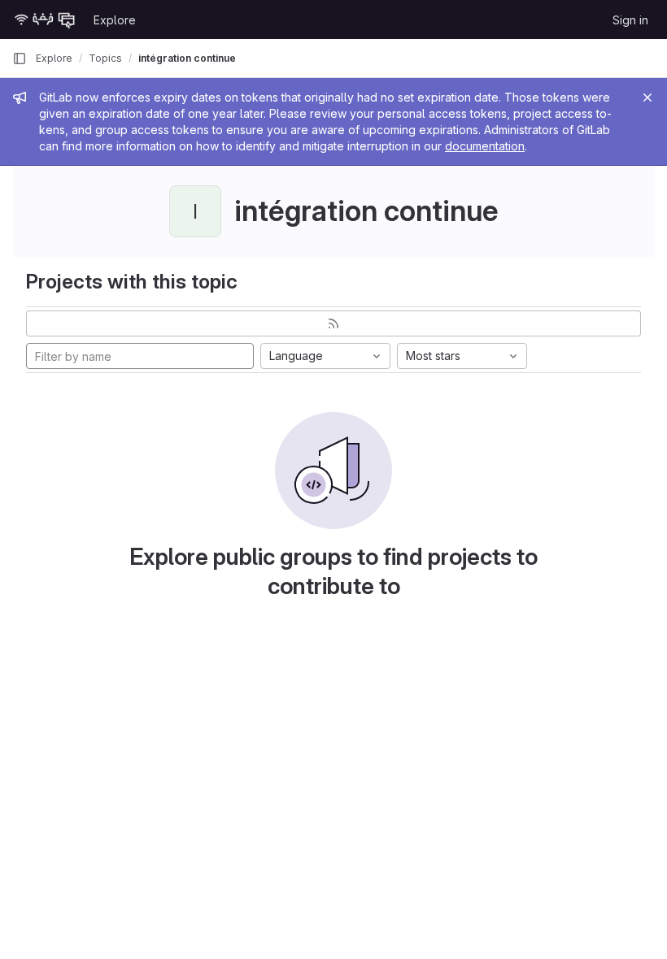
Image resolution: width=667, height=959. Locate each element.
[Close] (647, 97)
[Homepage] (45, 20)
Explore (115, 20)
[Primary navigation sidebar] (20, 59)
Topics (105, 58)
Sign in (630, 20)
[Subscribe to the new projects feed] (333, 323)
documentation (485, 146)
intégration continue (187, 58)
